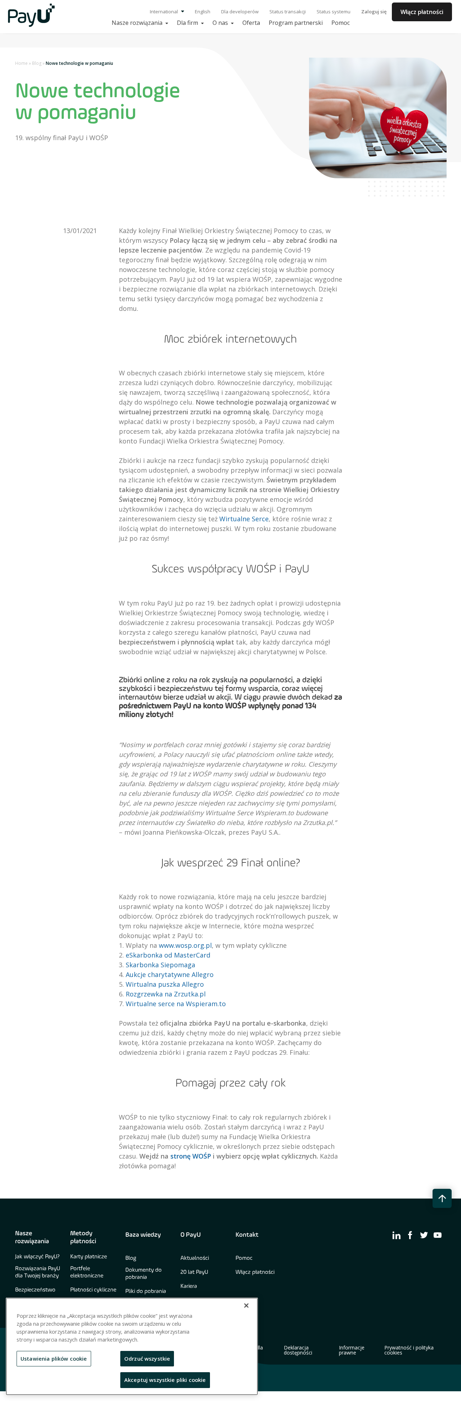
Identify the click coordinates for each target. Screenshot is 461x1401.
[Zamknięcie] (246, 1305)
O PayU (190, 1235)
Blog (36, 63)
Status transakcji (287, 11)
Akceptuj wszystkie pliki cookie (165, 1379)
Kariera (188, 1286)
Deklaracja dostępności (298, 1350)
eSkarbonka (144, 955)
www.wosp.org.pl (185, 945)
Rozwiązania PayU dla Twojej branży (37, 1272)
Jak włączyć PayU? (37, 1257)
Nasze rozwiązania (32, 1237)
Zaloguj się (373, 11)
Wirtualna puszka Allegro (165, 984)
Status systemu (333, 11)
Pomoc (244, 1258)
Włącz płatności (421, 12)
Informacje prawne (351, 1350)
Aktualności (194, 1258)
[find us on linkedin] (396, 1235)
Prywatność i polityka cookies (409, 1350)
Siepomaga (177, 964)
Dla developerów (240, 11)
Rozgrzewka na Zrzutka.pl (166, 994)
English (202, 11)
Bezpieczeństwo (35, 1290)
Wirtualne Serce (244, 518)
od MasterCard (186, 955)
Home (21, 63)
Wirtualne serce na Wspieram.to (176, 1003)
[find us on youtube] (437, 1235)
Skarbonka (142, 964)
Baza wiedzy (143, 1235)
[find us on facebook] (410, 1235)
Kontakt (247, 1235)
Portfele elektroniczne (86, 1272)
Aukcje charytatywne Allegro (170, 974)
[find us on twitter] (424, 1235)
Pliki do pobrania (145, 1291)
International (164, 11)
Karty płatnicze (88, 1257)
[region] (132, 1346)
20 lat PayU (194, 1272)
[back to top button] (442, 1198)
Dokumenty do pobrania (143, 1273)
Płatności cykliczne (93, 1290)
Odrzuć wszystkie (147, 1358)
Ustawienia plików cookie (54, 1358)
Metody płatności (83, 1237)
